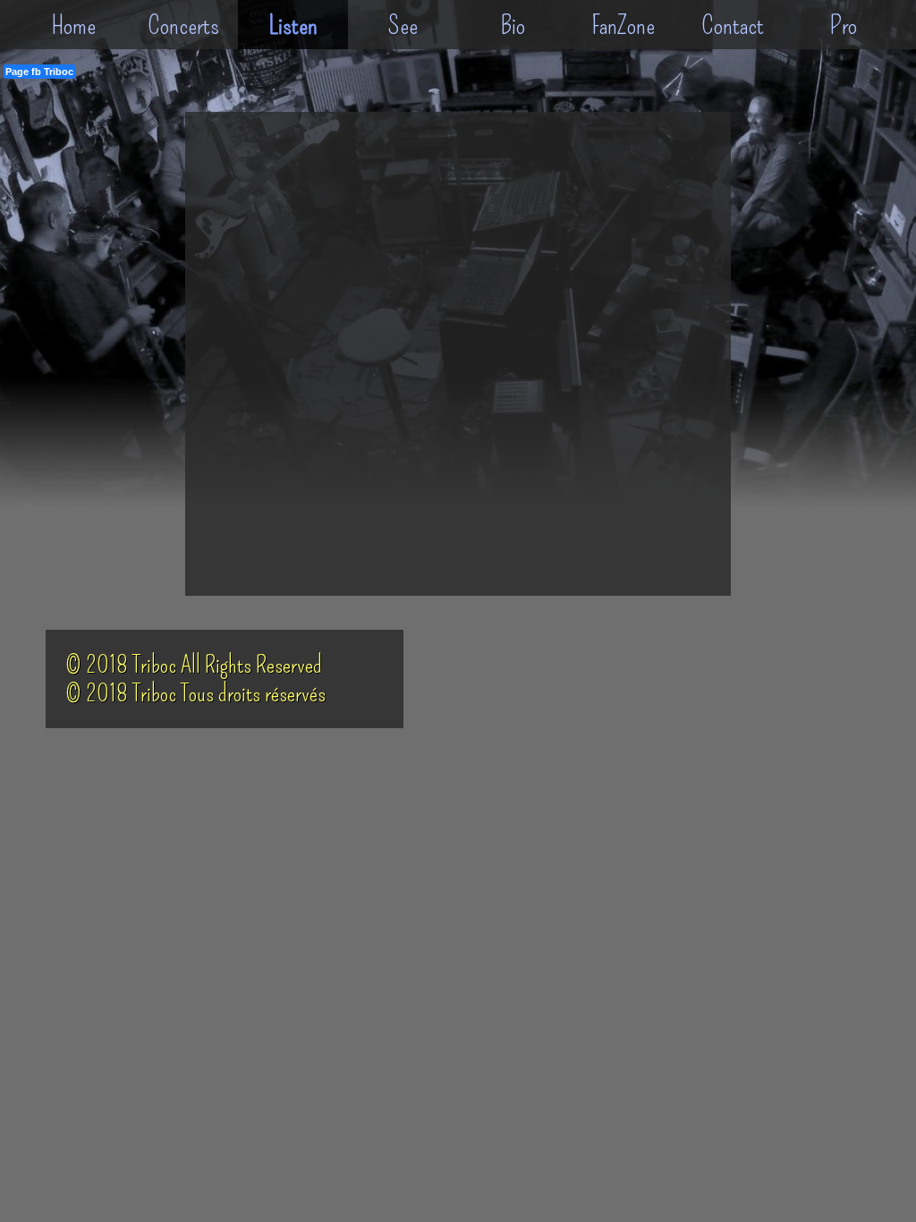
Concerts (183, 25)
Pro (843, 25)
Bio (513, 25)
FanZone (623, 25)
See (403, 25)
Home (73, 25)
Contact (732, 25)
